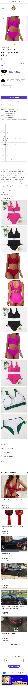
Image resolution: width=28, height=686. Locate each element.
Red (4, 74)
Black (10, 71)
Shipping (2, 61)
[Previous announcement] (3, 1)
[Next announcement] (25, 1)
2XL (23, 81)
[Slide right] (17, 44)
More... (14, 683)
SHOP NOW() (22, 683)
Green (17, 71)
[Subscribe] (21, 660)
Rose (4, 71)
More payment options (14, 101)
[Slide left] (10, 44)
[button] (3, 8)
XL (17, 81)
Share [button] (4, 461)
